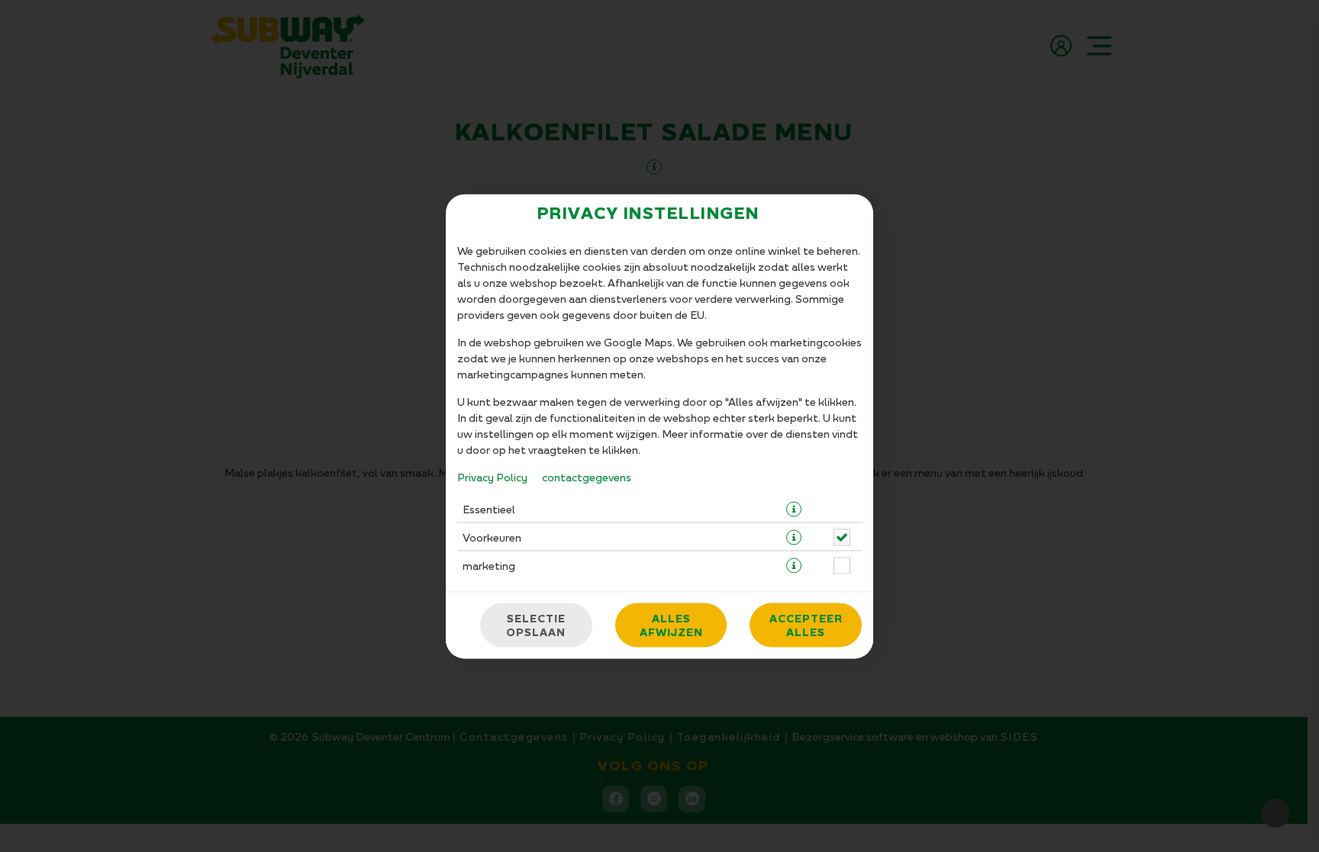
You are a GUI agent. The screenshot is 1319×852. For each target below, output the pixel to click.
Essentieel (489, 508)
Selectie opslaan (536, 624)
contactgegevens (586, 476)
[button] (793, 508)
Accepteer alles (806, 624)
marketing (489, 564)
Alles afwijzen (671, 624)
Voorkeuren (492, 536)
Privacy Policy (492, 476)
